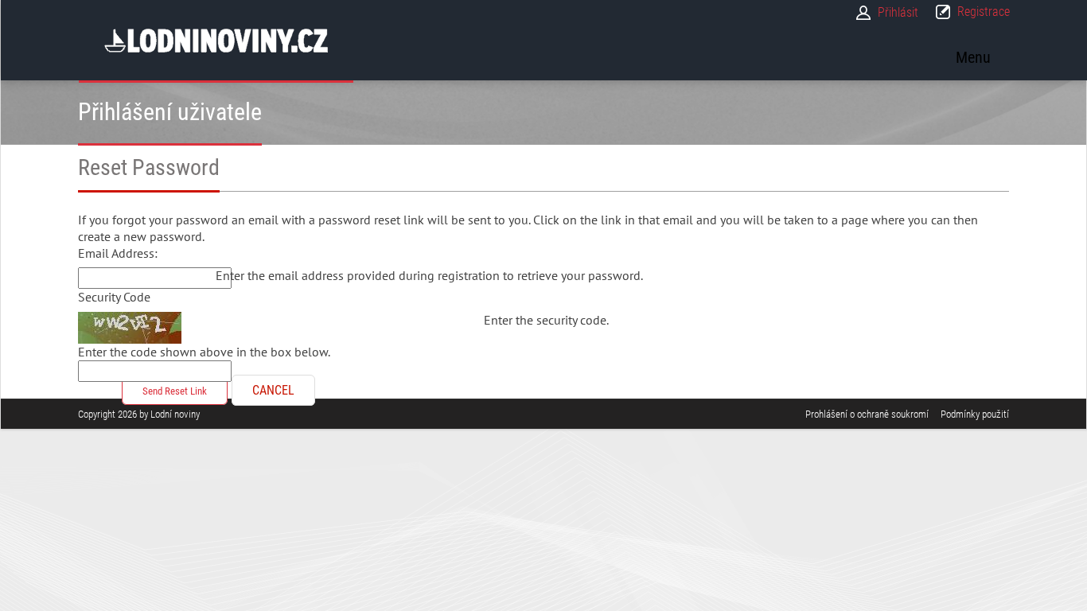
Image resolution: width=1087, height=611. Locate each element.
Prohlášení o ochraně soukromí (867, 414)
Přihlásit (898, 12)
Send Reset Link (174, 391)
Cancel (273, 390)
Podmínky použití (975, 414)
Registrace (983, 11)
